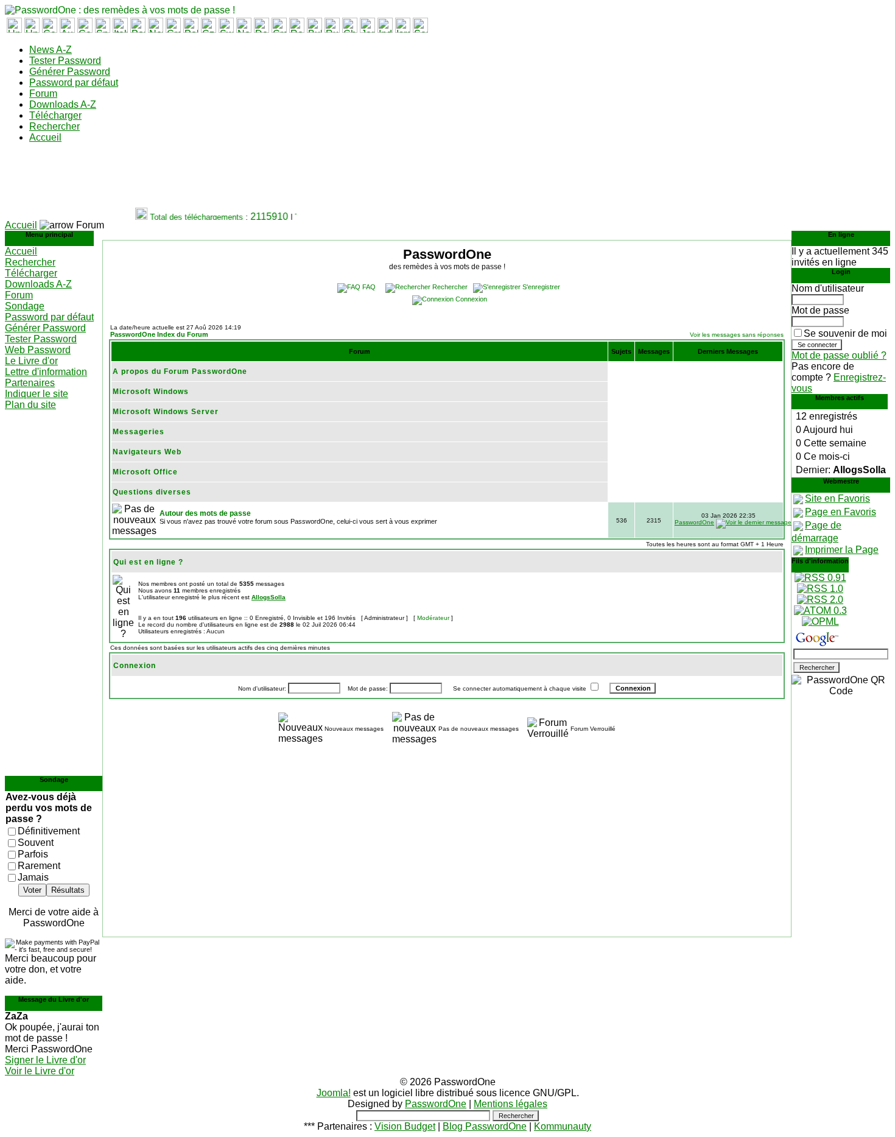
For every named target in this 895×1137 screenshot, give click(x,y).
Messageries (138, 432)
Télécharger (55, 115)
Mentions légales (510, 1104)
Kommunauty (562, 1126)
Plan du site (30, 405)
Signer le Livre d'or (45, 1060)
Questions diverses (152, 492)
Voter (32, 890)
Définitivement (49, 831)
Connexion (471, 299)
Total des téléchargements (191, 217)
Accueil (45, 137)
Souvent (36, 842)
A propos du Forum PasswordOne (180, 371)
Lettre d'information (46, 372)
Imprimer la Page (842, 549)
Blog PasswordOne (485, 1126)
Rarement (39, 866)
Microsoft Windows (151, 391)
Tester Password (65, 60)
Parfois (33, 854)
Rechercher (54, 126)
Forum (43, 93)
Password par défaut (73, 82)
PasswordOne (694, 522)
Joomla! (334, 1093)
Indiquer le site (36, 394)
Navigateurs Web (147, 452)
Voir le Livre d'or (39, 1071)
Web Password (38, 350)
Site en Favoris (837, 498)
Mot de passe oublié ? (838, 355)
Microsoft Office (145, 472)
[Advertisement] (226, 180)
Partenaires (30, 383)
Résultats (68, 890)
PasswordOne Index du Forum (159, 334)
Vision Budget (404, 1126)
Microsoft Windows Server (166, 411)
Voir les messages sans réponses (737, 334)
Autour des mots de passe (205, 513)
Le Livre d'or (31, 361)
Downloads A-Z (62, 104)
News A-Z (50, 49)
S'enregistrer (541, 286)
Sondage (24, 306)
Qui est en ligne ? (148, 562)
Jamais (33, 877)
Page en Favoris (840, 512)
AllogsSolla (268, 597)
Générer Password (69, 71)
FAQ (369, 286)
